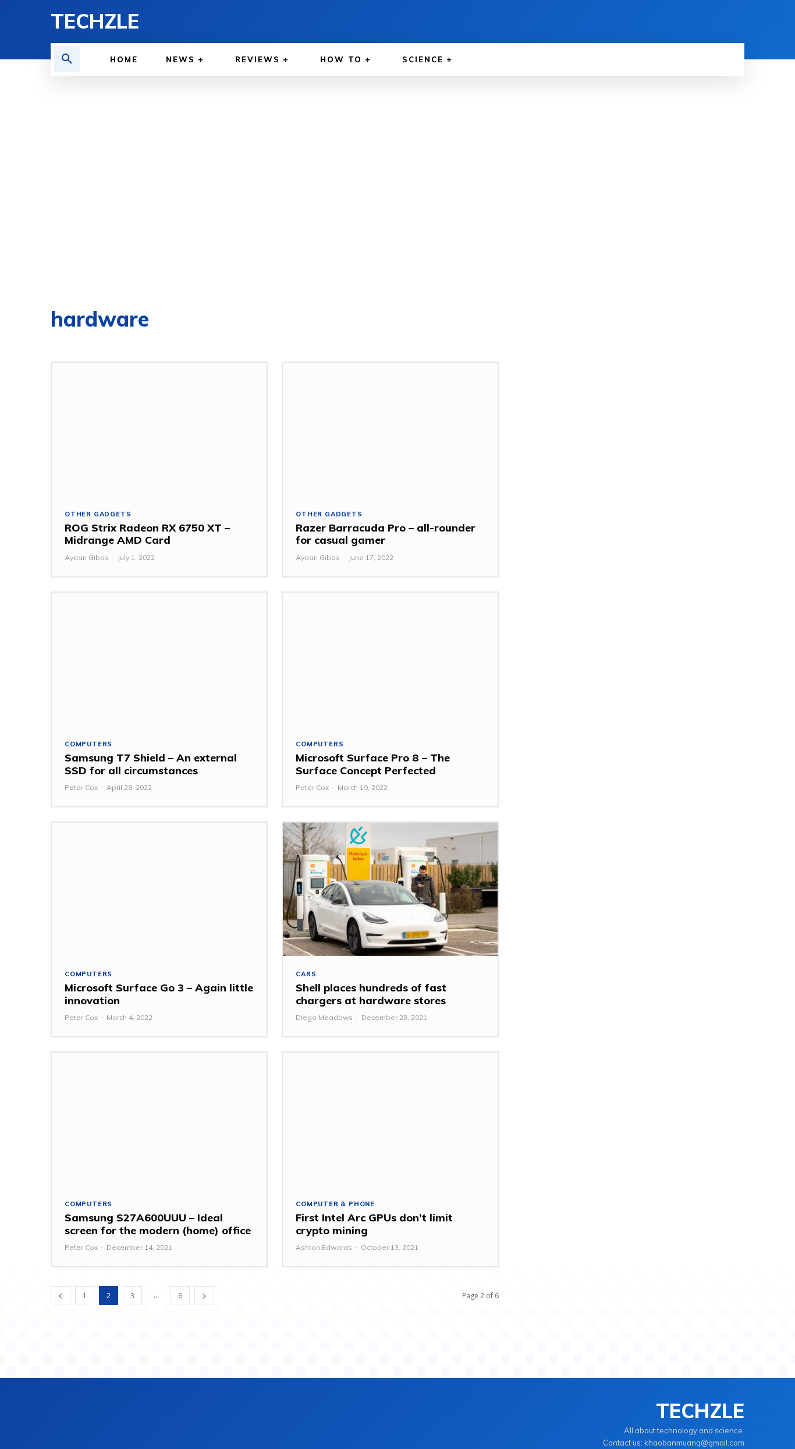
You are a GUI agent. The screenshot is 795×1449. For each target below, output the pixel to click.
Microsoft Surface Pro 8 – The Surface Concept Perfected (373, 764)
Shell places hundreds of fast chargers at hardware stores (371, 994)
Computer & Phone (335, 1204)
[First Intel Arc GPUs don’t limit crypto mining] (390, 1119)
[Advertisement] (397, 192)
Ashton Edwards (324, 1247)
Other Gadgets (98, 514)
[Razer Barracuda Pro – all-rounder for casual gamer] (390, 429)
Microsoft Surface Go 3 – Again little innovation (159, 994)
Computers (88, 744)
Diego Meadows (324, 1017)
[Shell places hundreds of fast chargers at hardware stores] (390, 889)
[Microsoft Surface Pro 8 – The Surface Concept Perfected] (390, 659)
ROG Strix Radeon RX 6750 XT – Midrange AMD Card (147, 534)
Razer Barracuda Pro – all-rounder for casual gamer (385, 534)
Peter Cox (81, 787)
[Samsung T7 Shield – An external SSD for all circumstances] (159, 659)
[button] (67, 59)
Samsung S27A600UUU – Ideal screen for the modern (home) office (158, 1224)
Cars (306, 974)
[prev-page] (60, 1295)
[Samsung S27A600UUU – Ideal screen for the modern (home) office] (159, 1119)
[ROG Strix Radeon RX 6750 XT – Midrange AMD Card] (159, 429)
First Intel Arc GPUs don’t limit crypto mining (374, 1224)
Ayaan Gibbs (87, 557)
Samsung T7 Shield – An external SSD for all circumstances (151, 764)
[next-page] (204, 1295)
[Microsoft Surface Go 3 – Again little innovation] (159, 889)
